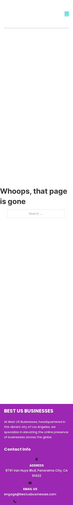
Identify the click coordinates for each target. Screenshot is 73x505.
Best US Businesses (23, 14)
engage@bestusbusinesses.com (30, 494)
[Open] (66, 14)
